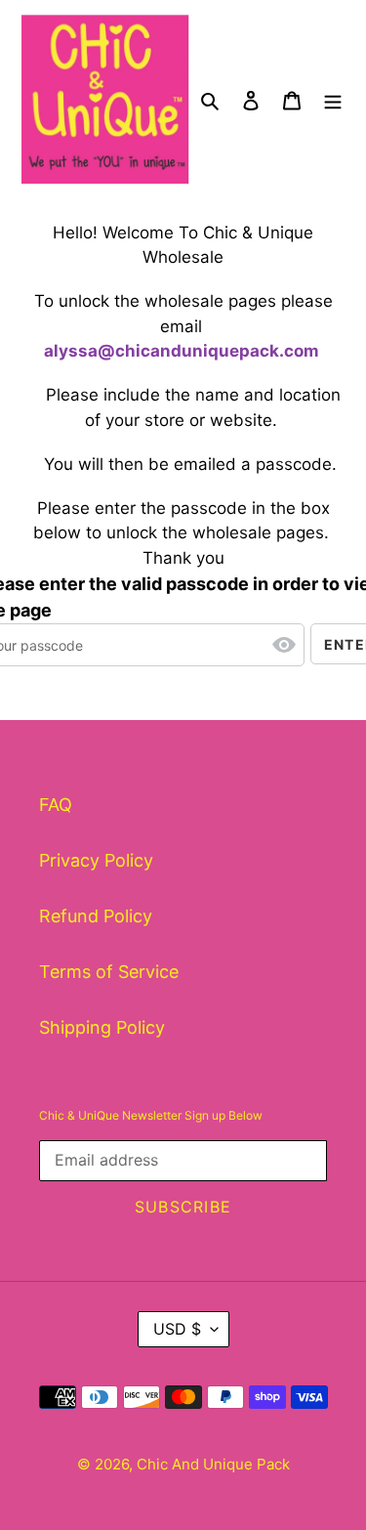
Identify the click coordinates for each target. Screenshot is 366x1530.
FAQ (55, 804)
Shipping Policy (102, 1027)
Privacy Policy (96, 860)
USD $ (177, 1329)
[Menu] (332, 99)
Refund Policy (95, 916)
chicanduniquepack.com (216, 351)
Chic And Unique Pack (213, 1464)
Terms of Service (109, 971)
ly (61, 351)
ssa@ (91, 351)
